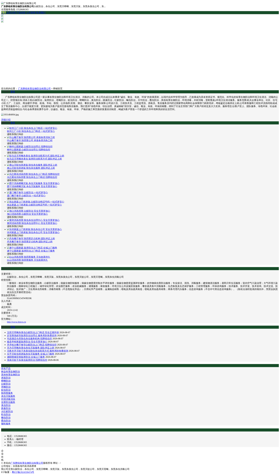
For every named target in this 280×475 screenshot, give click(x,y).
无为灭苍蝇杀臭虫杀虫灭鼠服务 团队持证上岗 (30, 348)
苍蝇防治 (5, 387)
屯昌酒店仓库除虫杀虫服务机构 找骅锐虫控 (29, 338)
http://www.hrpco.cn (16, 322)
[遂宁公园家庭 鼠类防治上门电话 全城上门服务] (32, 247)
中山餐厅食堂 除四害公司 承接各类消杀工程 (29, 140)
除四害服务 (7, 393)
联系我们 (41, 12)
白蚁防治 (5, 384)
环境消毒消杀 (8, 399)
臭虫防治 (5, 405)
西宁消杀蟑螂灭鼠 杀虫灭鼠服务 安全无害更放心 (32, 186)
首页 (3, 12)
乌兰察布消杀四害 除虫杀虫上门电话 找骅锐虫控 (32, 177)
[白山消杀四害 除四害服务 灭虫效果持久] (28, 257)
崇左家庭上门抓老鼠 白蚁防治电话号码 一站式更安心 (34, 205)
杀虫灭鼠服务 (8, 396)
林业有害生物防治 (10, 371)
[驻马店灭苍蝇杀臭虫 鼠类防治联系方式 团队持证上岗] (35, 155)
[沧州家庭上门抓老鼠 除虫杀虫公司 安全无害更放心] (34, 229)
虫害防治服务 (8, 402)
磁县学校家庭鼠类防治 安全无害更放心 (27, 341)
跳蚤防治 (5, 408)
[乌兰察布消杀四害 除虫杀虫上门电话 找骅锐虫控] (33, 174)
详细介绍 (5, 119)
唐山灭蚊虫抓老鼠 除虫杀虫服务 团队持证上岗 (31, 168)
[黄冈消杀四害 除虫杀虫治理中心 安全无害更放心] (33, 220)
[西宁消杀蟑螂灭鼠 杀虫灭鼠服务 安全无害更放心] (33, 183)
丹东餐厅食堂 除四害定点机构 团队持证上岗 (29, 241)
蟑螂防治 (5, 381)
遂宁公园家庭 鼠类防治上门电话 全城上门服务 (31, 251)
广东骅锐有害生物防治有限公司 (34, 88)
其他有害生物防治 (10, 374)
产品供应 (21, 12)
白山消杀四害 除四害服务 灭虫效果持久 (27, 260)
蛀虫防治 (5, 414)
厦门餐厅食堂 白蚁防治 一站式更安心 (26, 195)
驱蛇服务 (5, 423)
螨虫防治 (5, 417)
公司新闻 (31, 12)
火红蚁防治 (7, 411)
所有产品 (5, 368)
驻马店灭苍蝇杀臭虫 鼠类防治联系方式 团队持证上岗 (34, 159)
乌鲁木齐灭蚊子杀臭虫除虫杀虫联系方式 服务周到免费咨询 (37, 351)
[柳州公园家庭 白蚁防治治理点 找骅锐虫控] (29, 146)
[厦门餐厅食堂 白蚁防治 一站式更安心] (27, 192)
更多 (12, 91)
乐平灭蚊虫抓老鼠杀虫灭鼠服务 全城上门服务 (30, 354)
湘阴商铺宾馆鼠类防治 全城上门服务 (26, 357)
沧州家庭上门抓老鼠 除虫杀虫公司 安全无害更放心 (33, 232)
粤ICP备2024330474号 (23, 472)
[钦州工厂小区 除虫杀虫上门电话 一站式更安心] (32, 128)
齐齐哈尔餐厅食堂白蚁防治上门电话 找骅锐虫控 (32, 344)
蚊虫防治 (5, 390)
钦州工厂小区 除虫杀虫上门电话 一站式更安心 (31, 131)
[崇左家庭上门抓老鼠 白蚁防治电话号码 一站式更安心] (35, 201)
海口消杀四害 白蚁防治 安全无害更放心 (27, 214)
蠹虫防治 (5, 420)
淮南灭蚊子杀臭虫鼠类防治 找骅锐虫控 (27, 360)
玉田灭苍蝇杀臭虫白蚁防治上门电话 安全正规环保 (33, 332)
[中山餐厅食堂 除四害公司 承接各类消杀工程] (31, 137)
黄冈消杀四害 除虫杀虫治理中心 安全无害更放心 (32, 223)
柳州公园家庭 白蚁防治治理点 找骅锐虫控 (28, 149)
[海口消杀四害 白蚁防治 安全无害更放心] (28, 211)
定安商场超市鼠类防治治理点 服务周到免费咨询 (32, 335)
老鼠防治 (5, 377)
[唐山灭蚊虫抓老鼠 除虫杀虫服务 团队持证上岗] (32, 165)
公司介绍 (11, 12)
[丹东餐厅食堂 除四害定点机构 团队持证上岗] (31, 238)
